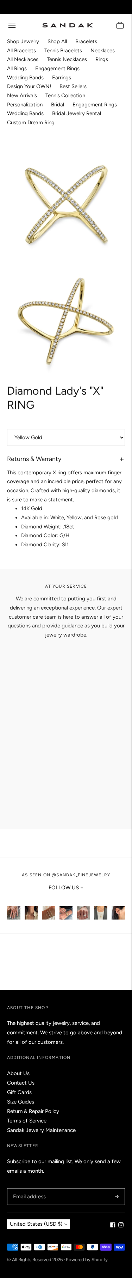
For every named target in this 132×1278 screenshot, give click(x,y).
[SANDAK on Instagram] (121, 1226)
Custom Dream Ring (31, 122)
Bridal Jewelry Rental (76, 113)
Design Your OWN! (29, 86)
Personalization (25, 104)
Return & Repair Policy (33, 1111)
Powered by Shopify (87, 1259)
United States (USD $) (36, 1224)
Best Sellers (73, 86)
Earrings (61, 77)
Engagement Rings (57, 68)
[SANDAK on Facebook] (112, 1226)
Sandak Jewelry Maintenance (41, 1130)
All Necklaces (22, 59)
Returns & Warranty (34, 459)
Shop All (57, 41)
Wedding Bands (25, 77)
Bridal (57, 104)
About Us (18, 1073)
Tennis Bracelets (63, 50)
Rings (101, 59)
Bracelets (86, 41)
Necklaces (102, 50)
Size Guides (20, 1102)
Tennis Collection (65, 95)
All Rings (17, 68)
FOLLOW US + (66, 887)
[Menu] (12, 25)
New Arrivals (22, 95)
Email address (28, 1188)
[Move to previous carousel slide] (7, 906)
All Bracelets (21, 50)
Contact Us (20, 1083)
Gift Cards (19, 1092)
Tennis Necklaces (67, 59)
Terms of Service (26, 1121)
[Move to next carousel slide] (125, 906)
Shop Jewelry (23, 41)
